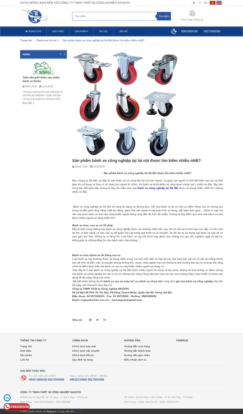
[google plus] (206, 3)
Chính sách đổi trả (83, 355)
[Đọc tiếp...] (28, 103)
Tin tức (103, 31)
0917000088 (212, 31)
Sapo (78, 411)
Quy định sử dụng (82, 359)
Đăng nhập (186, 19)
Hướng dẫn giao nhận (137, 355)
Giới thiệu (58, 31)
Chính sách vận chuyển (86, 350)
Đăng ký (199, 19)
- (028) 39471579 (168, 401)
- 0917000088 (62, 401)
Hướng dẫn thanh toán (137, 350)
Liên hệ (123, 31)
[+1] (105, 320)
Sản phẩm (81, 31)
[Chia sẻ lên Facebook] (90, 320)
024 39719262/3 (43, 401)
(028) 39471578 (147, 401)
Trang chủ (34, 31)
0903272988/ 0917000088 (87, 379)
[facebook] (200, 3)
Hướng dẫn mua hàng (137, 346)
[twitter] (194, 3)
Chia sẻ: (77, 319)
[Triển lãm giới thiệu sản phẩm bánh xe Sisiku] (43, 67)
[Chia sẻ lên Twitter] (97, 320)
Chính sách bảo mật (84, 346)
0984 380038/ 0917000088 (46, 379)
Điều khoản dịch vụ (135, 359)
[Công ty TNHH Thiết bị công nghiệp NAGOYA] (43, 16)
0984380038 (189, 31)
